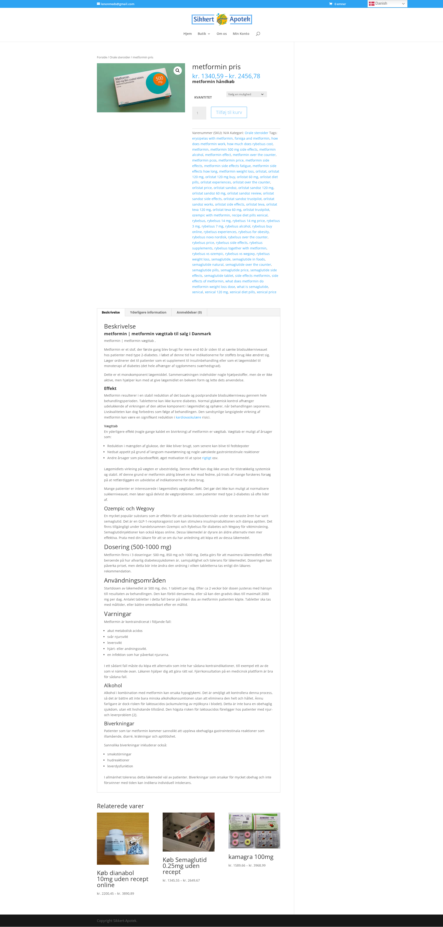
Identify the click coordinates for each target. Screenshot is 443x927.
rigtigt (206, 458)
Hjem (187, 34)
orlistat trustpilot (256, 209)
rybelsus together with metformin (240, 248)
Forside (102, 57)
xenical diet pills (242, 292)
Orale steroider (120, 57)
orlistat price (202, 187)
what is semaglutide (252, 286)
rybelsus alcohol (237, 226)
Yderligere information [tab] (148, 312)
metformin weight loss (236, 171)
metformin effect (218, 155)
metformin (200, 149)
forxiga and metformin (252, 138)
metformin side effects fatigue (227, 166)
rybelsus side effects (232, 242)
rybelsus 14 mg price (249, 220)
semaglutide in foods (248, 259)
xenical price (266, 292)
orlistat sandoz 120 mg (255, 187)
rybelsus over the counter (248, 237)
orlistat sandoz (225, 187)
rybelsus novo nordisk (209, 237)
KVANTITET (203, 97)
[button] (178, 70)
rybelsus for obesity (253, 232)
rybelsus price (203, 242)
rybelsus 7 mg (212, 226)
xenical (197, 292)
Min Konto (241, 34)
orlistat (261, 171)
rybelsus (198, 220)
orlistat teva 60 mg (227, 209)
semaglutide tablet (218, 275)
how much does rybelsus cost (250, 144)
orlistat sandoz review (244, 193)
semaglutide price (234, 270)
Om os (222, 34)
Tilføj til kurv (229, 112)
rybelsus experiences (220, 232)
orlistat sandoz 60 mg (208, 193)
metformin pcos (204, 160)
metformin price (231, 160)
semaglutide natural (208, 264)
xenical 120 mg (216, 292)
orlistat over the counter (251, 182)
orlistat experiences (216, 182)
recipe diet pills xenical (250, 215)
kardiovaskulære (188, 417)
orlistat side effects (229, 204)
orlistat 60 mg (247, 177)
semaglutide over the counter (248, 264)
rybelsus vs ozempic (207, 253)
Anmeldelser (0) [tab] (189, 312)
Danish (380, 3)
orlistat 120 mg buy (220, 177)
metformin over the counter (254, 155)
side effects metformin (252, 275)
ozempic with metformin (211, 215)
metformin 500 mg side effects (233, 149)
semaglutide (220, 259)
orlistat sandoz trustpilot (243, 199)
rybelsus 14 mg (219, 220)
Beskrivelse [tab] (111, 312)
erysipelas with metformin (212, 138)
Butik (202, 34)
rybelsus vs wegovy (240, 253)
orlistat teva (255, 204)
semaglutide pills (205, 270)
